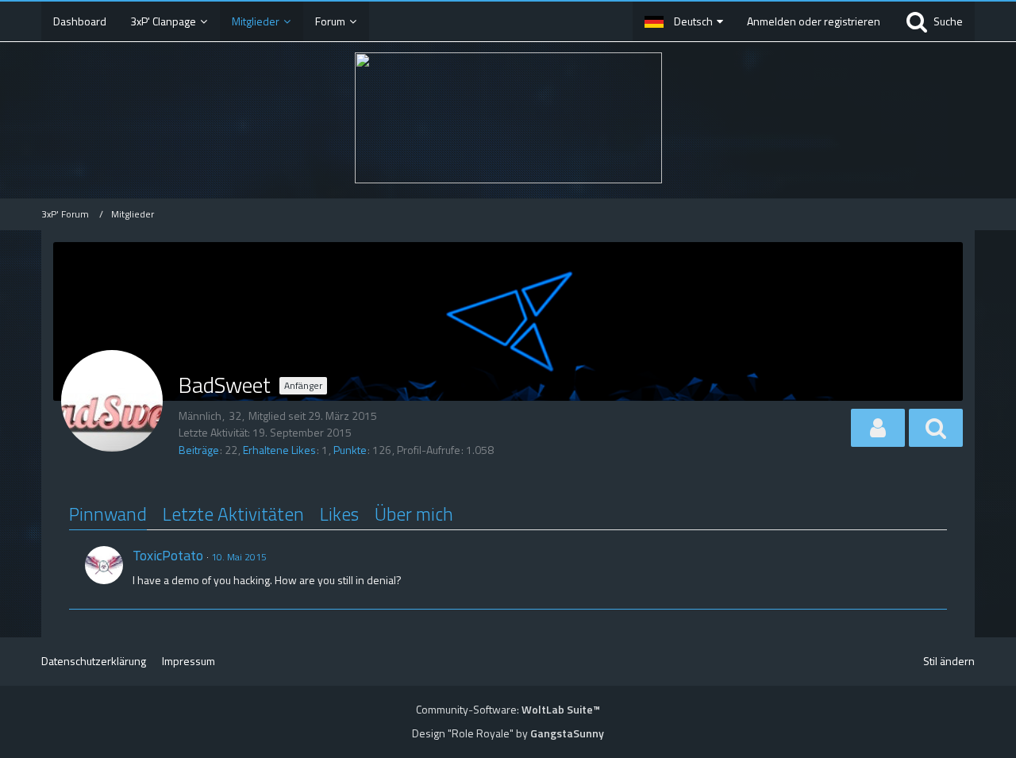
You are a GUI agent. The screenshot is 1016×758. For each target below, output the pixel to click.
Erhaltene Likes (279, 449)
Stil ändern (949, 660)
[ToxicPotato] (104, 565)
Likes (339, 514)
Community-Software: (508, 709)
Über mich (414, 514)
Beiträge (199, 449)
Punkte (350, 449)
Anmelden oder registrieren (813, 21)
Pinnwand (108, 514)
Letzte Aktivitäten (233, 514)
